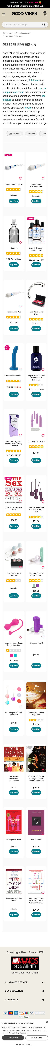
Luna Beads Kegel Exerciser (13, 574)
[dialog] (25, 1034)
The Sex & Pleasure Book (13, 508)
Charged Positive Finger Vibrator (36, 574)
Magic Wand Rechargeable (36, 185)
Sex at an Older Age (14, 36)
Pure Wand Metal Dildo (36, 313)
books (28, 107)
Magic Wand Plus (14, 312)
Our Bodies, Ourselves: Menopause (14, 778)
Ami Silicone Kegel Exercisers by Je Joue (36, 509)
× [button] (47, 1022)
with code (25, 2)
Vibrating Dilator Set (36, 441)
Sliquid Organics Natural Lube (36, 249)
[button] (3, 14)
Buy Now (14, 201)
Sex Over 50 (36, 839)
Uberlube (14, 248)
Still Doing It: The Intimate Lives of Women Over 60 (36, 900)
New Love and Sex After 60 (14, 899)
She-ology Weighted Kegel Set (13, 713)
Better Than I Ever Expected (36, 713)
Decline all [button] (36, 1038)
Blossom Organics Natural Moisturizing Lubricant (13, 443)
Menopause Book (13, 839)
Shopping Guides (23, 33)
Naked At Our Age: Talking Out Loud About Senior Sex (36, 778)
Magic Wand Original (14, 184)
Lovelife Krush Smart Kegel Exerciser (14, 644)
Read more (24, 1033)
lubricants (34, 80)
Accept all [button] (13, 1038)
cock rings (18, 92)
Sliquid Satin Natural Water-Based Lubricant (36, 377)
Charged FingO (36, 643)
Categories (7, 33)
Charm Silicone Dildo (14, 375)
